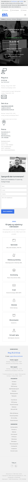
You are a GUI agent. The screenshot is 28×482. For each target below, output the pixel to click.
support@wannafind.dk (16, 356)
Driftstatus (14, 19)
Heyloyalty (14, 396)
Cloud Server (14, 400)
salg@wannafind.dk (6, 108)
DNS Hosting (14, 386)
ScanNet (21, 1)
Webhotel (14, 384)
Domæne (14, 381)
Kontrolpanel (14, 434)
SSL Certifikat (14, 418)
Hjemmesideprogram (14, 389)
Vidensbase (8, 19)
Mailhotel (14, 407)
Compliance (14, 448)
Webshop (14, 391)
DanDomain (14, 1)
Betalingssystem (14, 393)
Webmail (14, 432)
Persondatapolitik (14, 444)
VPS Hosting (14, 402)
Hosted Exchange (14, 404)
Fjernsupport (19, 19)
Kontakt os (3, 19)
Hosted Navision (14, 420)
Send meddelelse (7, 211)
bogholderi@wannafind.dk (7, 110)
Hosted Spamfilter (14, 415)
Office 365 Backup (14, 413)
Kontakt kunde (14, 451)
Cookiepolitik (14, 446)
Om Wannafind (14, 427)
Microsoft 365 (14, 409)
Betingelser (14, 441)
